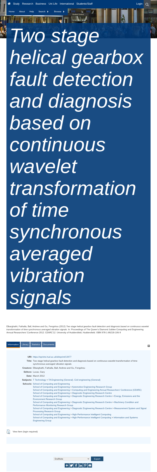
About (22, 11)
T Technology (39, 380)
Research (27, 3)
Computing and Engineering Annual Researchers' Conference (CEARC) (107, 390)
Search (42, 11)
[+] (148, 346)
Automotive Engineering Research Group (92, 387)
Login (139, 3)
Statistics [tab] (36, 344)
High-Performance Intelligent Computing (91, 414)
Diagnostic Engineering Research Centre (92, 393)
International (67, 3)
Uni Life (53, 3)
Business (41, 3)
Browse (58, 11)
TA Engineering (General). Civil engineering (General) (74, 380)
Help (31, 11)
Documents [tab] (48, 344)
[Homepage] (9, 4)
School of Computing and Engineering (51, 384)
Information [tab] (13, 344)
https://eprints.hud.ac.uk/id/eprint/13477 (52, 357)
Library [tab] (25, 344)
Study (16, 3)
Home (12, 11)
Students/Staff (84, 3)
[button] (147, 4)
